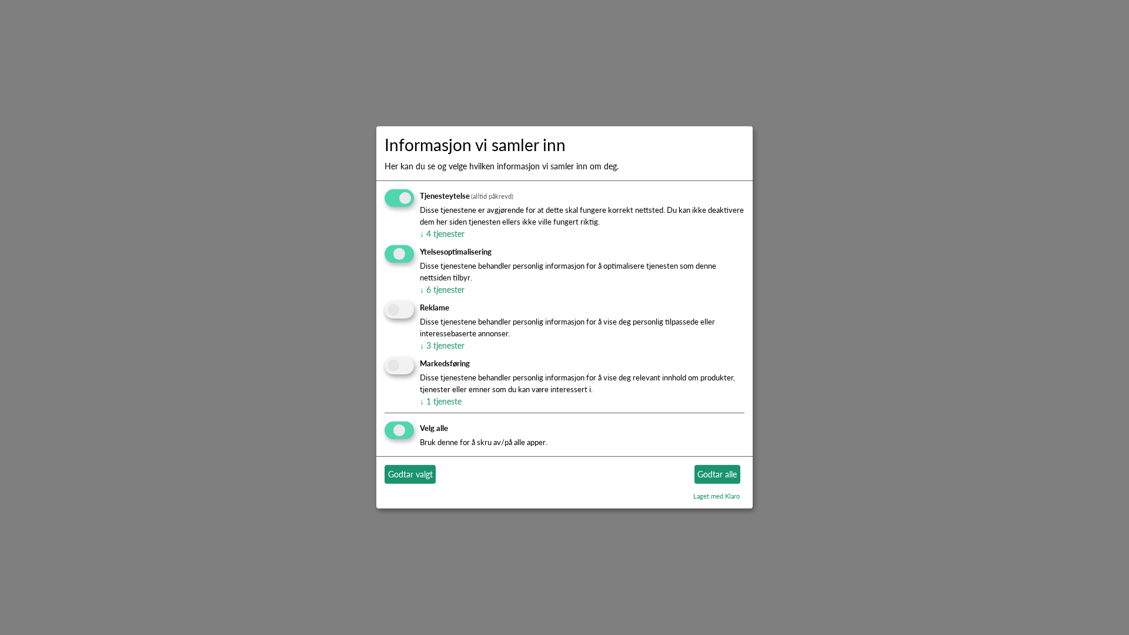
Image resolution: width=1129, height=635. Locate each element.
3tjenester (442, 345)
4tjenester (442, 233)
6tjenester (442, 289)
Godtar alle (717, 474)
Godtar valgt (410, 474)
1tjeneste (441, 401)
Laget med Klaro (716, 495)
